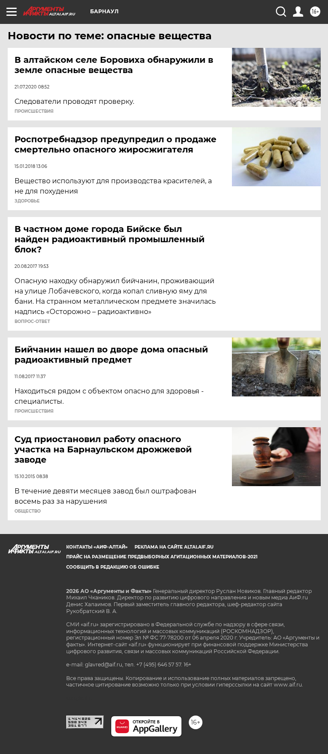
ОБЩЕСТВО (28, 511)
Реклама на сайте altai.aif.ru (174, 547)
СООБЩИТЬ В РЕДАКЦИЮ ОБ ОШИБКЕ (112, 567)
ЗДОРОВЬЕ (27, 201)
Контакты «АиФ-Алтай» (97, 547)
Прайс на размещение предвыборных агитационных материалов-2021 (162, 557)
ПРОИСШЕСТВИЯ (34, 111)
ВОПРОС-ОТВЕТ (32, 322)
